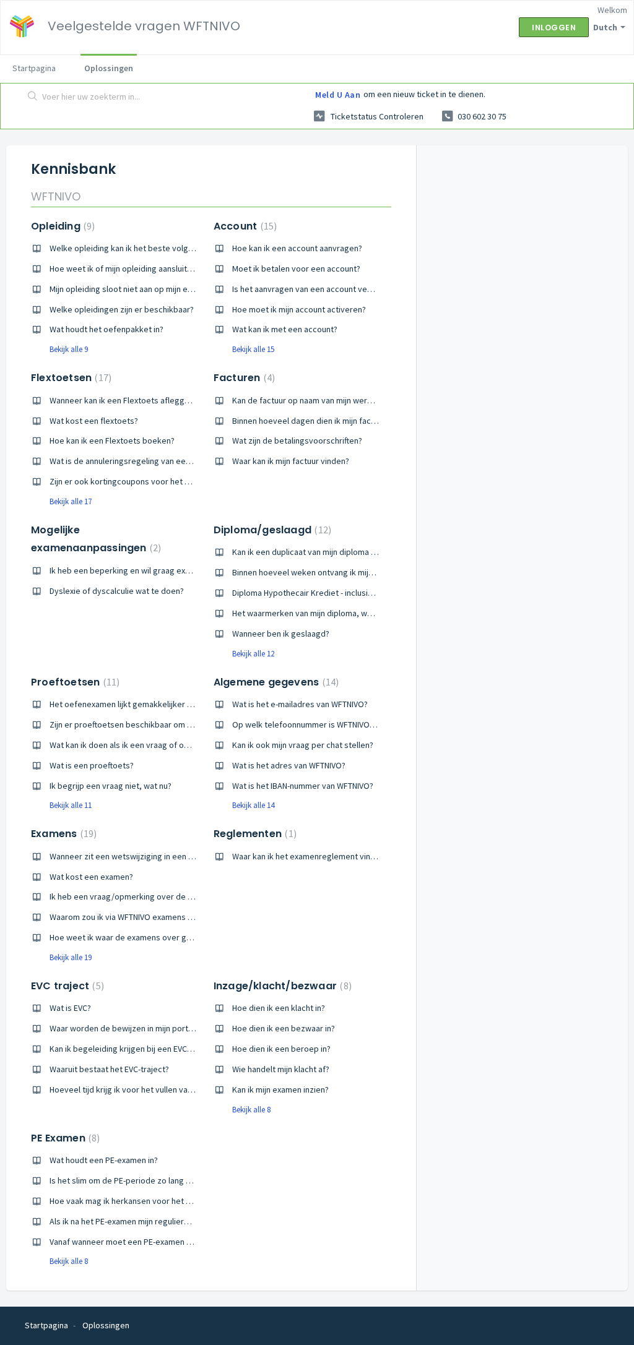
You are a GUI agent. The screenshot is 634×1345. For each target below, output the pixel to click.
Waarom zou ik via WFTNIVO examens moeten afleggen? (153, 916)
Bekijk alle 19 (71, 957)
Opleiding (61, 226)
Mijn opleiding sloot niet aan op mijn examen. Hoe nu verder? (161, 288)
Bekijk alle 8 (251, 1109)
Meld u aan (337, 94)
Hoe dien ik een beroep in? (281, 1048)
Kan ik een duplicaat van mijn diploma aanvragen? (323, 551)
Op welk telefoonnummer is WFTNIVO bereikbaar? (324, 724)
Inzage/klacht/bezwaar (281, 986)
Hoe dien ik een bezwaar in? (283, 1028)
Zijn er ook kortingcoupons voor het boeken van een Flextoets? (167, 481)
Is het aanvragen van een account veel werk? (315, 288)
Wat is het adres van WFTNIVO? (288, 765)
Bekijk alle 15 (253, 349)
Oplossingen (108, 68)
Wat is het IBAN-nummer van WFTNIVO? (302, 785)
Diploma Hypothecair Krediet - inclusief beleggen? (324, 592)
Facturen (243, 378)
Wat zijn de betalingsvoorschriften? (297, 440)
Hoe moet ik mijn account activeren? (299, 309)
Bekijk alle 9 (69, 349)
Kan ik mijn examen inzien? (280, 1089)
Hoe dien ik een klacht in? (278, 1007)
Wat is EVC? (70, 1007)
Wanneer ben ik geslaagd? (280, 633)
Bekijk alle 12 (253, 653)
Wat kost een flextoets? (94, 420)
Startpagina (34, 68)
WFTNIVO (55, 196)
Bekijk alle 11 (71, 805)
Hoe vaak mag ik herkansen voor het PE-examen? (140, 1200)
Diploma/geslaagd (271, 530)
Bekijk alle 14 (253, 805)
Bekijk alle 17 (71, 501)
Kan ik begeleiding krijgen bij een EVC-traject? (134, 1048)
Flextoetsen (69, 378)
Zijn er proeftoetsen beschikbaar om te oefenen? (141, 724)
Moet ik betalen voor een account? (296, 268)
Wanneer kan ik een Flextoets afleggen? (124, 400)
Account (244, 226)
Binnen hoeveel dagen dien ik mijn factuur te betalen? (331, 420)
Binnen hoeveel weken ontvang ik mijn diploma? (320, 572)
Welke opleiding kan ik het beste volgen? (125, 248)
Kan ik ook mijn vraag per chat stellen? (302, 744)
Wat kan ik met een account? (284, 329)
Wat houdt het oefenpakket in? (106, 329)
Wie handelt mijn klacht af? (280, 1069)
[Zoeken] (33, 97)
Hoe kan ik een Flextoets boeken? (112, 440)
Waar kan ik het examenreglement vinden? (310, 856)
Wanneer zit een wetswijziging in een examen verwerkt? (153, 856)
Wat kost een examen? (91, 876)
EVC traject (66, 986)
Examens (62, 834)
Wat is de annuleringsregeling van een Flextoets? (140, 460)
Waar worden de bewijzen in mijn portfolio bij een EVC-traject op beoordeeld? (193, 1028)
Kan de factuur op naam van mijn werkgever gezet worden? (342, 400)
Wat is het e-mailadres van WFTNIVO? (300, 704)
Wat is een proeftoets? (92, 765)
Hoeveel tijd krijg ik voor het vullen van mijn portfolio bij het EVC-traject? (182, 1089)
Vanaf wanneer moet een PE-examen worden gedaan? (149, 1241)
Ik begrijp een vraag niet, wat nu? (111, 785)
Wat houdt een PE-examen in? (104, 1160)
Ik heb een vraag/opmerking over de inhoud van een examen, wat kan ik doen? (195, 896)
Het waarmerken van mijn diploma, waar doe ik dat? (327, 613)
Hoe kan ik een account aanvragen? (297, 248)
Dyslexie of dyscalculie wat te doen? (117, 590)
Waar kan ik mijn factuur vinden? (290, 460)
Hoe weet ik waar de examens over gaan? (126, 937)
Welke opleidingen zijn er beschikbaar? (122, 309)
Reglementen (253, 834)
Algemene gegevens (275, 682)
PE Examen (64, 1138)
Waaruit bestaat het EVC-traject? (109, 1069)
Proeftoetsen (73, 682)
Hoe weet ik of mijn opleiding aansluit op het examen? (149, 268)
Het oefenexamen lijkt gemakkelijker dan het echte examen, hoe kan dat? (185, 704)
